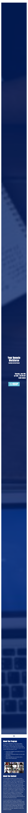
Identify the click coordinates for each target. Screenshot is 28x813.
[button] (14, 736)
